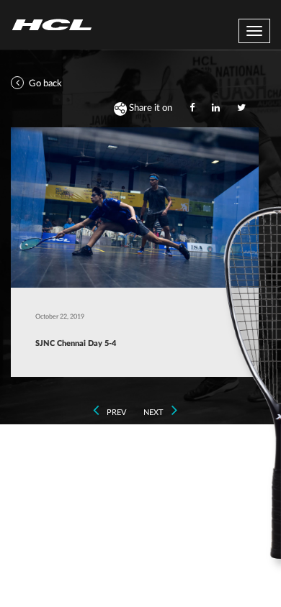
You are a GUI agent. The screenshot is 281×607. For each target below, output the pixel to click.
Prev (115, 412)
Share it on (149, 108)
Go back (44, 83)
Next (154, 412)
